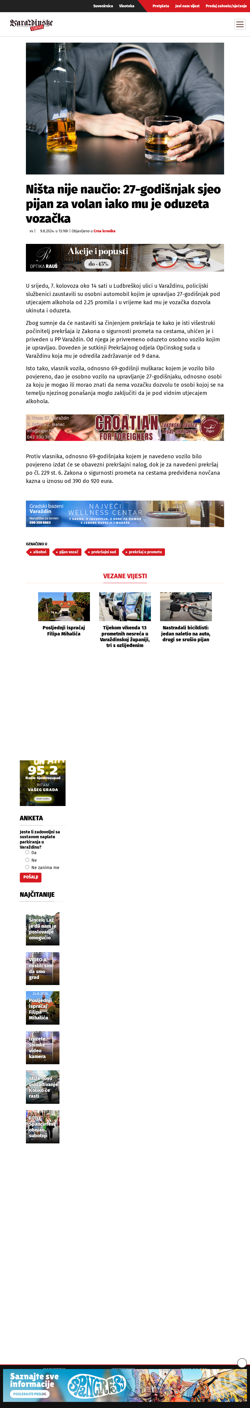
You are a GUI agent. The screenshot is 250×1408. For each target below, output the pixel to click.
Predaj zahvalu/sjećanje (226, 6)
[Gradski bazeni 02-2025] (125, 514)
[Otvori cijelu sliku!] (125, 108)
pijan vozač (68, 552)
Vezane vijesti (125, 576)
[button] (30, 621)
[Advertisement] (125, 711)
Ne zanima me (44, 867)
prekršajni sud (103, 552)
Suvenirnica (103, 6)
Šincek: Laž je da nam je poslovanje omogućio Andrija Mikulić (42, 929)
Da (33, 852)
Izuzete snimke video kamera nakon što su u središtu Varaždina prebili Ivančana (40, 1048)
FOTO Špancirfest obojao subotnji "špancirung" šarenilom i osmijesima (44, 1127)
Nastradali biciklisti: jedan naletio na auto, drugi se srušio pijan (185, 633)
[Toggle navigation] (239, 24)
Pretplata (161, 6)
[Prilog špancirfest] (125, 1385)
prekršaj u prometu (145, 552)
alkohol (39, 552)
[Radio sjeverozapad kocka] (43, 783)
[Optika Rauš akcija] (125, 258)
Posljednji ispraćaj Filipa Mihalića (64, 630)
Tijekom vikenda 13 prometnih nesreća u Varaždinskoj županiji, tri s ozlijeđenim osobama (125, 637)
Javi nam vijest (187, 6)
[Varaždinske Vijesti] (31, 23)
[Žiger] (125, 427)
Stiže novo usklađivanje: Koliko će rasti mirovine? (44, 1087)
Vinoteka (126, 6)
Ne (33, 860)
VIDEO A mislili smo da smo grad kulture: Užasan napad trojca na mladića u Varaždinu (41, 969)
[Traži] (183, 24)
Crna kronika (105, 231)
